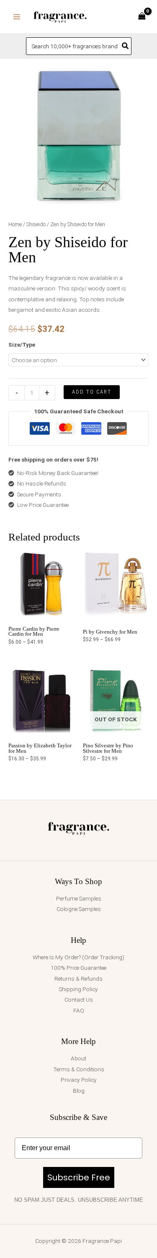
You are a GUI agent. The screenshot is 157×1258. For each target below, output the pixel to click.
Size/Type (21, 344)
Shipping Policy (78, 989)
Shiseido (36, 224)
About (78, 1058)
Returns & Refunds (78, 978)
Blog (79, 1090)
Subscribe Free (78, 1177)
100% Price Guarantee (78, 967)
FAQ (78, 1010)
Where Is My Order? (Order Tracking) (78, 957)
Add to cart (91, 392)
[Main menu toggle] (16, 16)
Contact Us (78, 999)
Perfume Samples (78, 898)
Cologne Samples (79, 909)
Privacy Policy (79, 1079)
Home (15, 224)
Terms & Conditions (78, 1069)
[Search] (125, 46)
